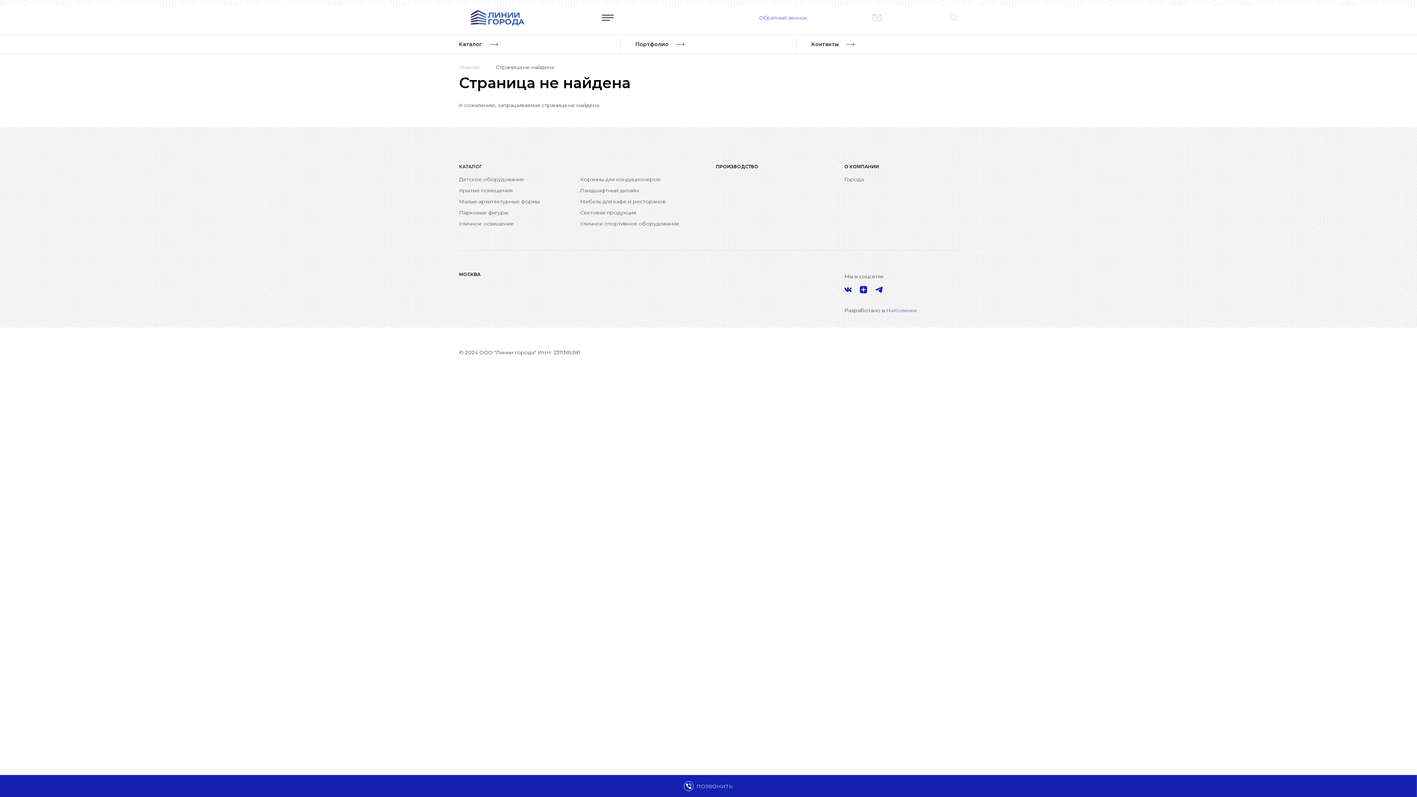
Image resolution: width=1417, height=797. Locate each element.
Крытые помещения (486, 190)
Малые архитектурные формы (499, 201)
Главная (469, 67)
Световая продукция (608, 212)
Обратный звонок (783, 17)
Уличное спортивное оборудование (629, 223)
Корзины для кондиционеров (620, 179)
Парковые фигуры (483, 212)
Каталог (470, 166)
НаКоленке (901, 310)
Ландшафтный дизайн (609, 190)
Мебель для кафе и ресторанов (623, 201)
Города (854, 179)
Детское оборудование (491, 179)
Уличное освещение (486, 223)
